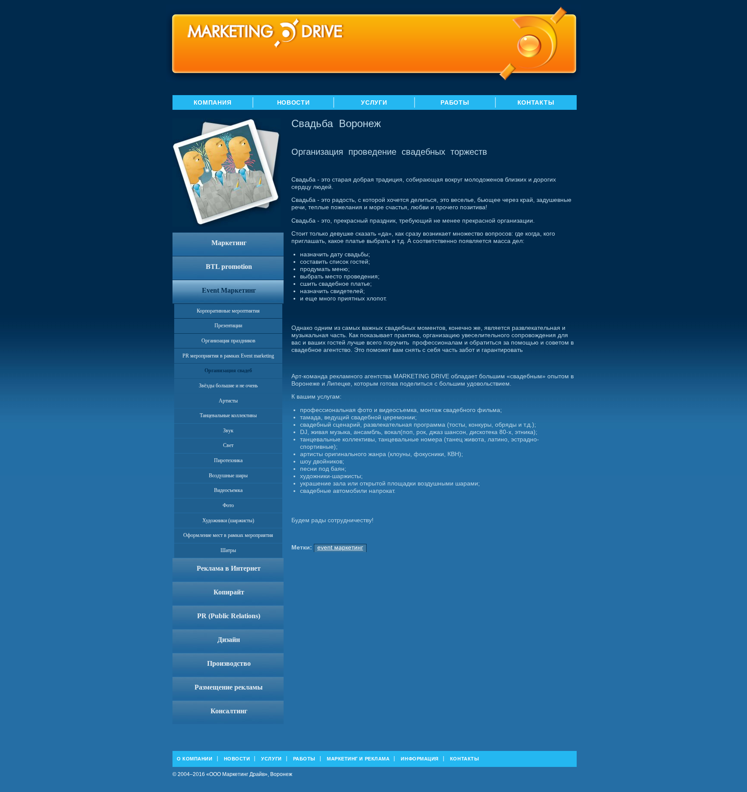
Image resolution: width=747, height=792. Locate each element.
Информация (420, 758)
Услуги (374, 102)
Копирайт (229, 592)
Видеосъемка (228, 490)
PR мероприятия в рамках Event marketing (228, 356)
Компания (213, 102)
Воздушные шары (228, 476)
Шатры (228, 550)
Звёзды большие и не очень (228, 386)
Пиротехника (228, 460)
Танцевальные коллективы (228, 415)
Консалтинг (229, 711)
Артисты (228, 401)
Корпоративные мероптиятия (228, 311)
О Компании (195, 758)
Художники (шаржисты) (228, 520)
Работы (455, 102)
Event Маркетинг (229, 290)
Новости (293, 102)
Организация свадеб (228, 370)
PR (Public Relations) (228, 616)
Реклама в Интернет (229, 568)
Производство (229, 663)
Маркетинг (228, 243)
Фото (228, 505)
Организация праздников (228, 341)
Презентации (228, 326)
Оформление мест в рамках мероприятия (228, 535)
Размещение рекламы (229, 687)
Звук (228, 431)
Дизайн (228, 640)
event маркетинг (340, 547)
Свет (228, 445)
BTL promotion (229, 266)
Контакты (536, 102)
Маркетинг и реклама (358, 758)
